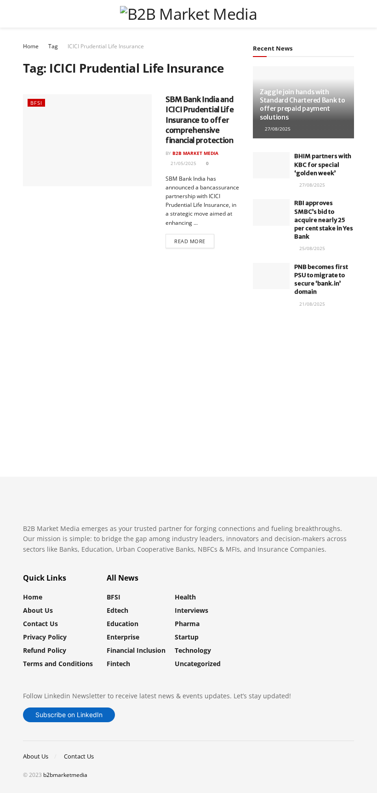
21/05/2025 (182, 163)
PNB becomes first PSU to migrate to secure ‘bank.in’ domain (321, 279)
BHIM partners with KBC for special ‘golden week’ (322, 164)
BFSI (36, 102)
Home (31, 46)
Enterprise (123, 637)
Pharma (187, 623)
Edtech (117, 610)
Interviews (191, 610)
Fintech (118, 663)
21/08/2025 (311, 304)
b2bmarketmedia (65, 775)
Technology (193, 650)
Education (122, 623)
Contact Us (40, 623)
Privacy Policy (45, 637)
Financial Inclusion (136, 650)
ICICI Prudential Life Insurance (106, 46)
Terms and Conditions (58, 663)
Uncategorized (198, 663)
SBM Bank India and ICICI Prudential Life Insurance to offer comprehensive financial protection (200, 120)
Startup (187, 637)
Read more (190, 241)
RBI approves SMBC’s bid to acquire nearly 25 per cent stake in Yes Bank (323, 219)
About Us (38, 610)
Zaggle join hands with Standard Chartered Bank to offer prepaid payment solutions (302, 104)
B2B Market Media (195, 153)
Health (185, 597)
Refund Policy (44, 650)
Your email (285, 366)
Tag (53, 46)
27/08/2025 (277, 129)
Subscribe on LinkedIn (69, 715)
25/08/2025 (311, 248)
